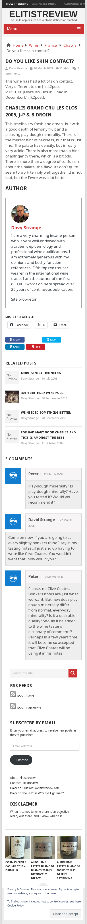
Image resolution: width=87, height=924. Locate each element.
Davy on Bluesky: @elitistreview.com (35, 788)
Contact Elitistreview (24, 783)
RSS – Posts (25, 696)
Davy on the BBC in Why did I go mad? (37, 793)
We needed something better (46, 412)
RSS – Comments (28, 708)
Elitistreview (43, 14)
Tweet (52, 339)
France (51, 45)
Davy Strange (18, 68)
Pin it (37, 346)
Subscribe (21, 760)
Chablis (69, 45)
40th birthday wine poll (42, 393)
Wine (33, 45)
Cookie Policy (15, 905)
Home (18, 45)
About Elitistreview (22, 778)
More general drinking (41, 373)
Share (16, 339)
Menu (12, 28)
